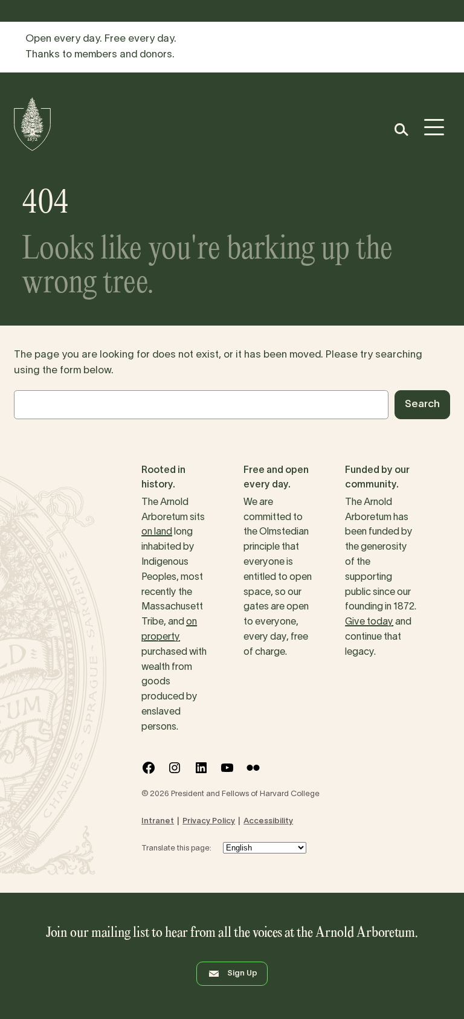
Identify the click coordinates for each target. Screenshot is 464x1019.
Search (422, 404)
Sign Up (242, 973)
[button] (400, 129)
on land (156, 532)
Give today (369, 622)
